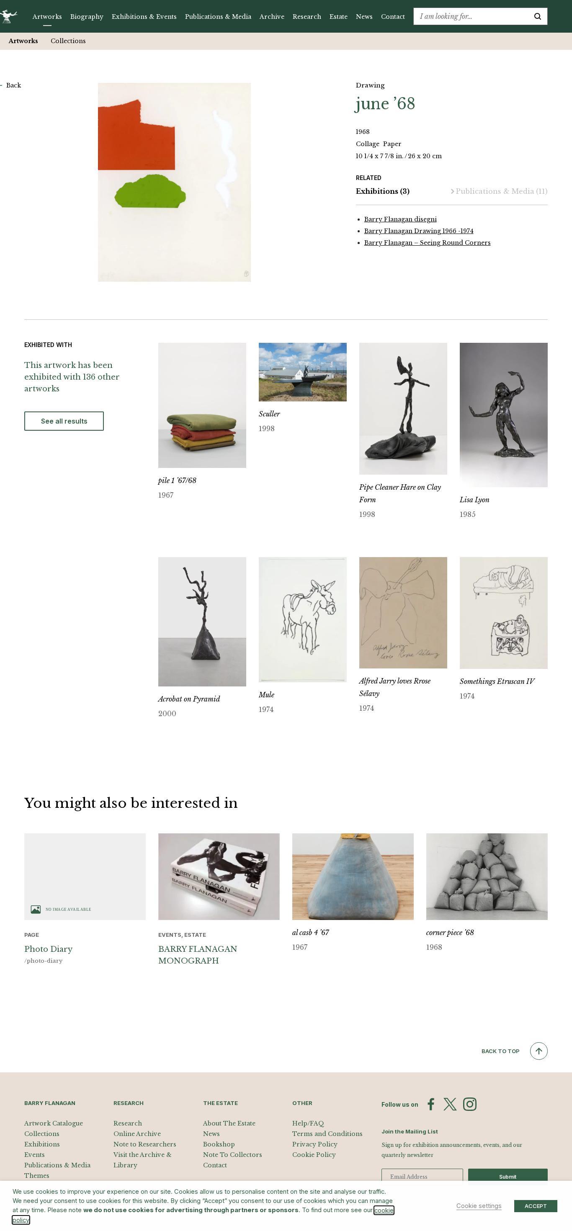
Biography (86, 17)
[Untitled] (174, 182)
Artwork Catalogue (53, 1123)
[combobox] (471, 16)
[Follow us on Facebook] (431, 1104)
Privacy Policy (315, 1144)
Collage (368, 144)
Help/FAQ (308, 1123)
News (364, 17)
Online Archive (137, 1134)
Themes (36, 1176)
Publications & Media (218, 17)
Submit (507, 1177)
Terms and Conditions (327, 1134)
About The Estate (229, 1123)
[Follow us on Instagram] (470, 1104)
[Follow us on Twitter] (450, 1104)
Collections (68, 41)
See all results (64, 421)
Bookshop (219, 1144)
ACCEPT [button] (536, 1206)
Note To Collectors (232, 1155)
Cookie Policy (314, 1155)
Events (34, 1155)
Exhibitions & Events (144, 17)
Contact (393, 17)
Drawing (370, 85)
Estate (339, 17)
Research (307, 17)
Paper (392, 144)
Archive (272, 17)
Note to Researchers (144, 1144)
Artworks (47, 17)
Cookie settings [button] (479, 1206)
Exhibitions (383, 191)
